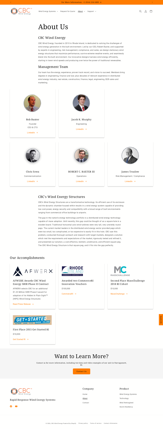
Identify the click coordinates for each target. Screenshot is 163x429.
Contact (86, 403)
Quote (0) (161, 319)
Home (85, 394)
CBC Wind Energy (57, 423)
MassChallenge (118, 294)
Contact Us (81, 371)
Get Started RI (19, 339)
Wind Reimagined (126, 403)
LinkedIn (31, 133)
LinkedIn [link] (80, 129)
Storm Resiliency (126, 407)
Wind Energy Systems (128, 394)
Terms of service (95, 423)
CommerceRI (67, 294)
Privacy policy (83, 423)
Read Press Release (22, 304)
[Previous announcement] (10, 2)
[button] (48, 11)
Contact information (110, 423)
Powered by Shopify (69, 423)
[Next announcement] (152, 2)
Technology (124, 398)
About (85, 398)
